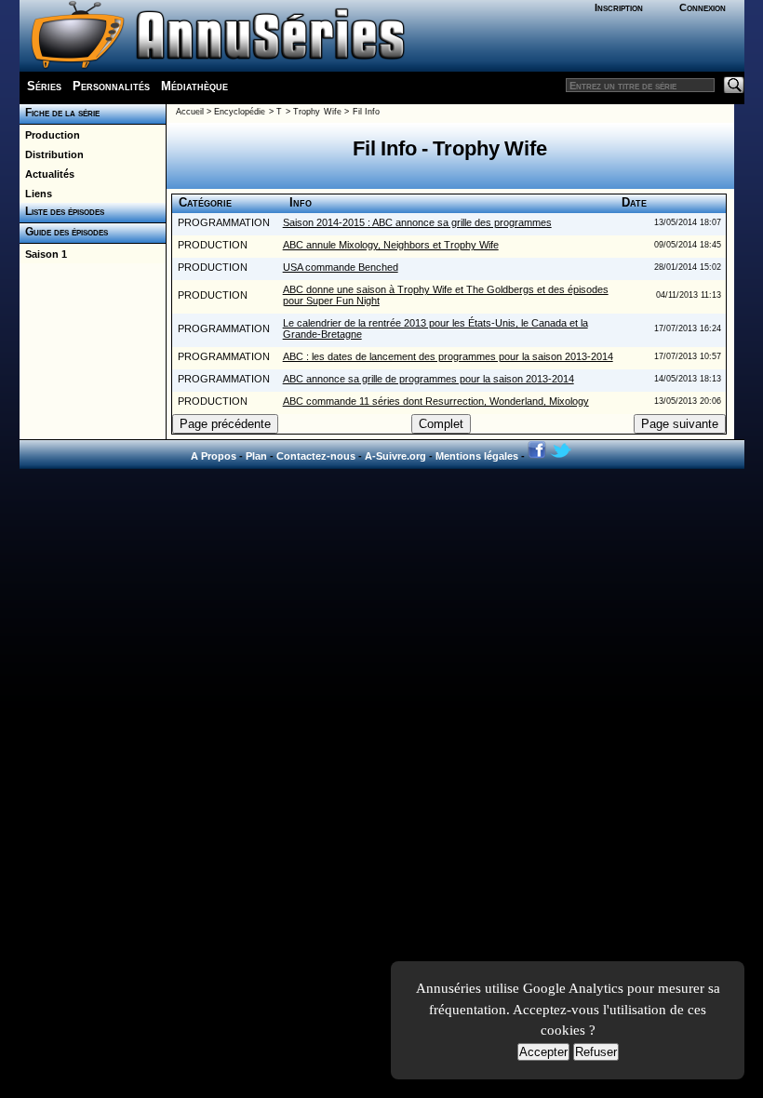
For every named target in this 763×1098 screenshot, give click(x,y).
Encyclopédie (239, 111)
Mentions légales (476, 456)
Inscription (619, 7)
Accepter (543, 1052)
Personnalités (111, 86)
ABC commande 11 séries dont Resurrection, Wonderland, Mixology (436, 401)
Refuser (596, 1052)
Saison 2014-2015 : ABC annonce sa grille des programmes (417, 222)
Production (50, 135)
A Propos (213, 456)
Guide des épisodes (64, 231)
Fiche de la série (60, 112)
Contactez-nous (315, 456)
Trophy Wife (317, 111)
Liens (36, 193)
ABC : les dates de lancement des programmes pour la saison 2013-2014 (448, 356)
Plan (256, 456)
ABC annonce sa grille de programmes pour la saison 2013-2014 (428, 378)
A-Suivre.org (395, 456)
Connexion (702, 7)
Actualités (47, 174)
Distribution (52, 154)
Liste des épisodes (62, 211)
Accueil (190, 111)
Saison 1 (43, 254)
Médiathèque (194, 86)
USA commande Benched (340, 267)
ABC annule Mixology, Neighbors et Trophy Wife (391, 244)
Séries (44, 86)
